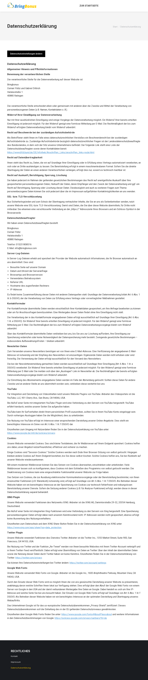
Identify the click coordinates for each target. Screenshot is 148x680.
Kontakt (14, 656)
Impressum (16, 662)
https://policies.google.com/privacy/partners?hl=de (81, 618)
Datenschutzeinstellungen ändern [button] (26, 54)
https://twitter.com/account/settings (88, 562)
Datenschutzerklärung (20, 667)
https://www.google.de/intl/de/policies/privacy (31, 433)
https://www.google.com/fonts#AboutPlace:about (86, 614)
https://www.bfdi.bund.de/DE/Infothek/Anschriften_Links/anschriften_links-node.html (50, 152)
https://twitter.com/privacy (28, 557)
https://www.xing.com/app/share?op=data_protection (34, 527)
